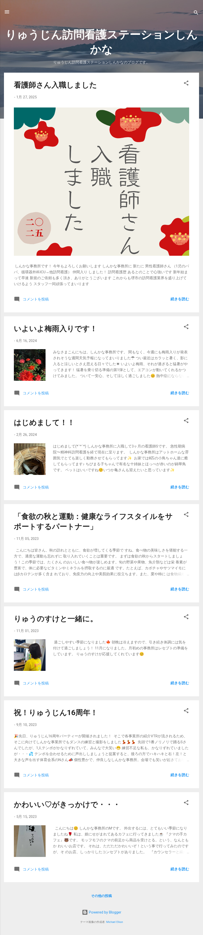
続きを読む (180, 299)
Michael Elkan (114, 922)
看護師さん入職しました (55, 85)
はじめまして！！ (44, 422)
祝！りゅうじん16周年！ (56, 712)
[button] (186, 84)
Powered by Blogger (104, 912)
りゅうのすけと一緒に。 (56, 618)
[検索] (196, 13)
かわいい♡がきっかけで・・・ (67, 804)
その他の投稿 (101, 896)
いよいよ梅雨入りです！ (55, 328)
